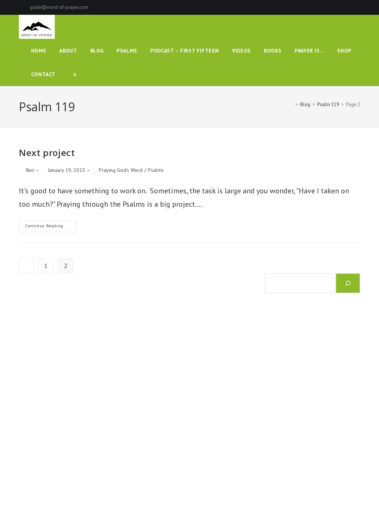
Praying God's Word (120, 170)
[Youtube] (357, 7)
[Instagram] (349, 7)
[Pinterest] (341, 7)
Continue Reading (50, 227)
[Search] (348, 283)
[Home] (291, 104)
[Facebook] (332, 7)
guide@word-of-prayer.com (59, 7)
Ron (30, 170)
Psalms (156, 170)
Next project (47, 152)
